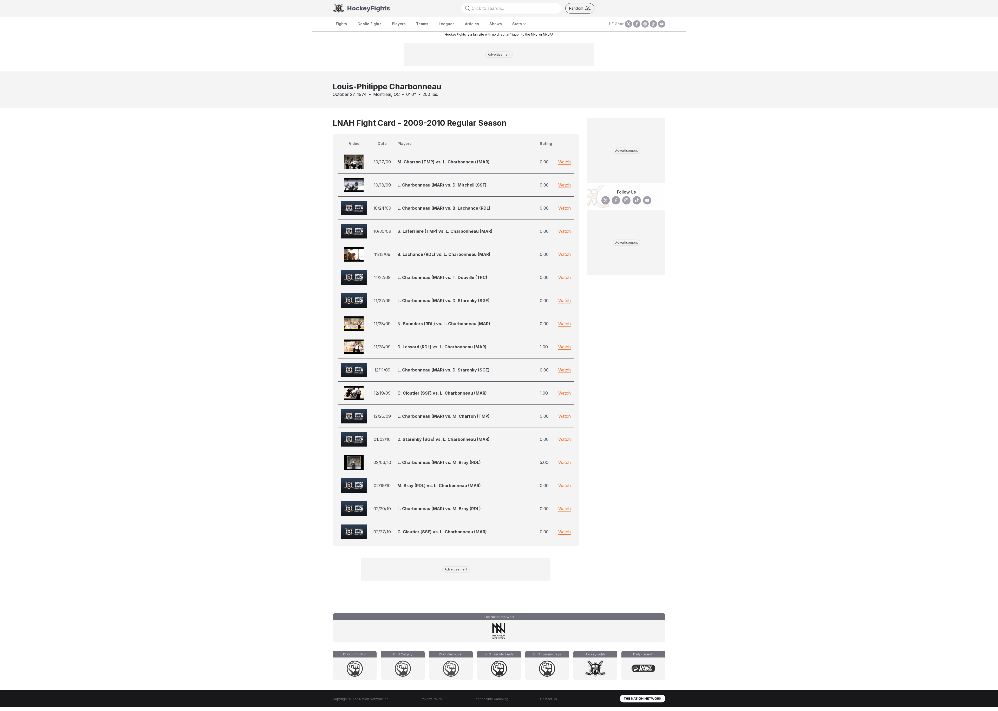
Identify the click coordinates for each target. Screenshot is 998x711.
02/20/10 (382, 508)
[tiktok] (653, 24)
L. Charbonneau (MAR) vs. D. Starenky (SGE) (443, 300)
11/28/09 (382, 323)
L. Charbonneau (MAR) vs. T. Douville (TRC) (442, 277)
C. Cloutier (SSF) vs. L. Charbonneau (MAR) (442, 393)
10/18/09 (382, 185)
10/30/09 (382, 231)
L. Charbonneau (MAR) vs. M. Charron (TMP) (443, 416)
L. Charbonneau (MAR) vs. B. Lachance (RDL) (443, 208)
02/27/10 (382, 531)
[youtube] (661, 24)
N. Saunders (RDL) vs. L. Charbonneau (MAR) (443, 323)
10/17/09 (382, 161)
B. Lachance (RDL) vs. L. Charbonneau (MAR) (443, 254)
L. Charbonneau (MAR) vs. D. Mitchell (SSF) (442, 185)
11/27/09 (382, 300)
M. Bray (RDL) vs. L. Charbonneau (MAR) (439, 485)
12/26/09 (382, 416)
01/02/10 (382, 439)
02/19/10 (382, 485)
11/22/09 (382, 277)
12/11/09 (382, 370)
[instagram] (645, 24)
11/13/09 (382, 254)
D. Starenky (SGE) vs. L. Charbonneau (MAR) (443, 439)
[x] (628, 24)
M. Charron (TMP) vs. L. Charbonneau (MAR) (443, 161)
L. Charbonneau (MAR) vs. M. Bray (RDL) (439, 462)
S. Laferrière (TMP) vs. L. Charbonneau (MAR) (445, 231)
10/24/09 (382, 208)
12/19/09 (382, 393)
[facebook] (636, 24)
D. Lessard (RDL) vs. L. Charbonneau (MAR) (442, 346)
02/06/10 (382, 462)
